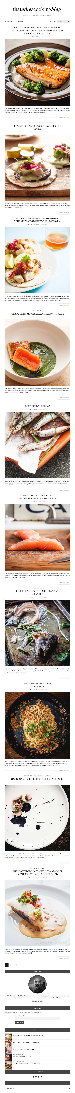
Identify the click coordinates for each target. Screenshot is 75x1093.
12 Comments (42, 877)
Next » (16, 964)
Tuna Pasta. (37, 686)
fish (15, 27)
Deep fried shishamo (37, 406)
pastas (42, 683)
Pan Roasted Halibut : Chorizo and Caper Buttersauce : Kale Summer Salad (37, 873)
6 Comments (42, 409)
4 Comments (42, 501)
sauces (43, 868)
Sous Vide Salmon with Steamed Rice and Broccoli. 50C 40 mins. (37, 32)
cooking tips (43, 122)
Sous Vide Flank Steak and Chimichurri (26, 1063)
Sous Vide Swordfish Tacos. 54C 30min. (37, 221)
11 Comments (44, 782)
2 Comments (43, 316)
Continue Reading (64, 117)
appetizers (20, 218)
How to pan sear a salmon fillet (37, 498)
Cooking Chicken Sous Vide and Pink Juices (28, 1035)
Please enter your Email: (20, 1015)
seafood (48, 775)
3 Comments (44, 36)
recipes (39, 27)
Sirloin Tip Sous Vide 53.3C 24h (23, 1049)
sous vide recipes (54, 27)
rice (45, 27)
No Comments (42, 689)
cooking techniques (30, 122)
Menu (9, 21)
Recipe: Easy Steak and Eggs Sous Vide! (26, 1042)
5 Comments (44, 224)
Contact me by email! (37, 1001)
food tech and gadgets (27, 27)
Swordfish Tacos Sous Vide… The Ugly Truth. (37, 127)
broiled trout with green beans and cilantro (37, 592)
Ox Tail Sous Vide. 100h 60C (22, 1056)
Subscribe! (20, 21)
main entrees (33, 683)
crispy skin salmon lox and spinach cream (37, 313)
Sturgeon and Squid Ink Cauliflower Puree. (37, 779)
